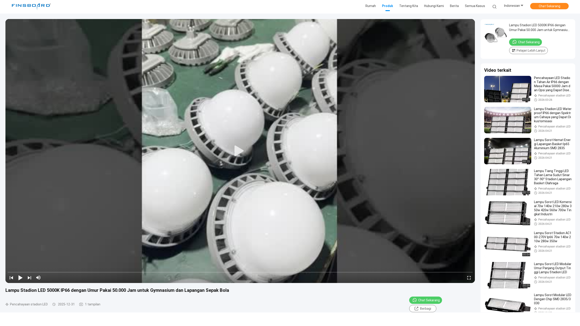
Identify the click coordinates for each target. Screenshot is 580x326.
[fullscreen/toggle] (469, 277)
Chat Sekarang (549, 6)
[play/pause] (20, 277)
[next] (29, 277)
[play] (240, 151)
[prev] (11, 277)
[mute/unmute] (38, 277)
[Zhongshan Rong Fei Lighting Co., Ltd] (31, 6)
